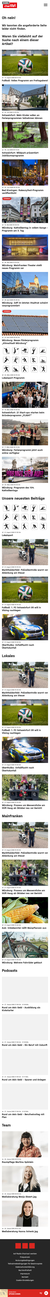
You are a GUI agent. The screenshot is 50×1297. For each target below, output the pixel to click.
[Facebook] (18, 1246)
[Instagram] (25, 1246)
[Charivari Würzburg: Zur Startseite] (9, 4)
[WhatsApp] (32, 1246)
